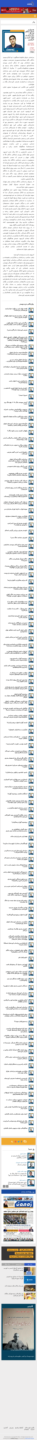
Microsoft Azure (29, 1438)
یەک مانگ (7, 1264)
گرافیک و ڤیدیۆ (19, 1427)
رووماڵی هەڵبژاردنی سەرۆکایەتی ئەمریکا (21, 1256)
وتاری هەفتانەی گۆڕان (26, 1250)
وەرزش (11, 1427)
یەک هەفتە (18, 1264)
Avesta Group (14, 1438)
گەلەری (6, 1427)
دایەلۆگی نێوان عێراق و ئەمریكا (24, 1253)
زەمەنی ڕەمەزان (12, 1250)
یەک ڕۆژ (30, 1264)
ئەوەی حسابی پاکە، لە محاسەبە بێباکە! (21, 1350)
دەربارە (32, 1429)
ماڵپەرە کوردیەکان (29, 1427)
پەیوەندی (26, 1429)
